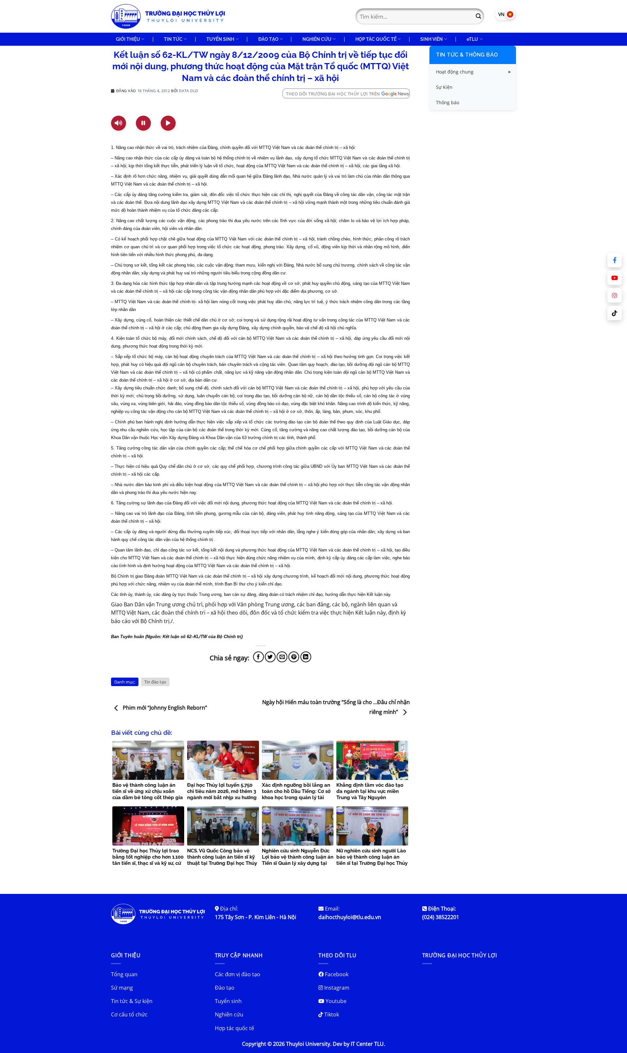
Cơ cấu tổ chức (129, 1014)
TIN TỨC (173, 39)
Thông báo (447, 102)
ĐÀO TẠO (268, 39)
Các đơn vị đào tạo (237, 974)
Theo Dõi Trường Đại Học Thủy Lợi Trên (333, 94)
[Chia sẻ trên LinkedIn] (305, 656)
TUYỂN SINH (220, 39)
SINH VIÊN (431, 39)
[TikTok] (614, 313)
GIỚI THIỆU (128, 39)
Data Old (188, 90)
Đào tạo (224, 987)
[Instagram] (614, 295)
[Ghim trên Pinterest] (293, 656)
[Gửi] (478, 16)
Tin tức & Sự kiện (132, 1001)
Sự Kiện (444, 87)
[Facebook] (614, 260)
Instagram (336, 987)
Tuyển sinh (228, 1001)
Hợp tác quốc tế (234, 1028)
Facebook (336, 974)
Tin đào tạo (155, 682)
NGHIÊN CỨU (316, 39)
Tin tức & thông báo (467, 55)
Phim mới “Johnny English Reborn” (164, 708)
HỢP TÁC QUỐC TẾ (375, 39)
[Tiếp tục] (168, 123)
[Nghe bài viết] (118, 123)
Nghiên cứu (229, 1014)
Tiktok (331, 1014)
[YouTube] (614, 278)
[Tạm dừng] (143, 123)
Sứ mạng (122, 987)
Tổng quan (124, 974)
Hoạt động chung (455, 72)
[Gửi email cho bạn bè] (282, 656)
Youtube (335, 1001)
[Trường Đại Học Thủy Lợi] (168, 16)
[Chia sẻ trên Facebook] (258, 656)
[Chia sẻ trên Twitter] (270, 656)
